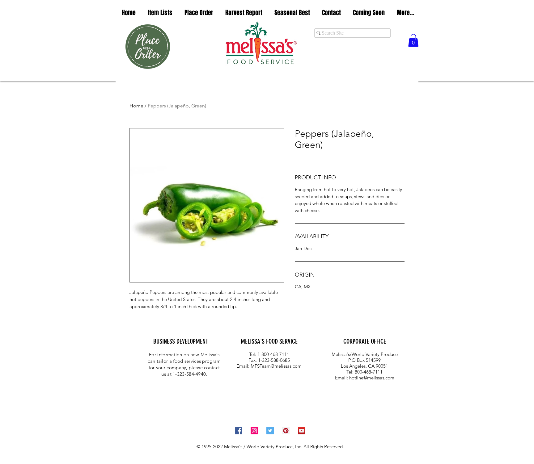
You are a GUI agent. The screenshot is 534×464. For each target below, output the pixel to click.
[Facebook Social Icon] (238, 430)
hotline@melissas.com (371, 378)
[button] (160, 13)
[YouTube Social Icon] (301, 430)
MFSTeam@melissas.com (276, 366)
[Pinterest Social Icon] (286, 430)
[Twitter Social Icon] (270, 430)
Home (136, 106)
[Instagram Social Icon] (254, 430)
